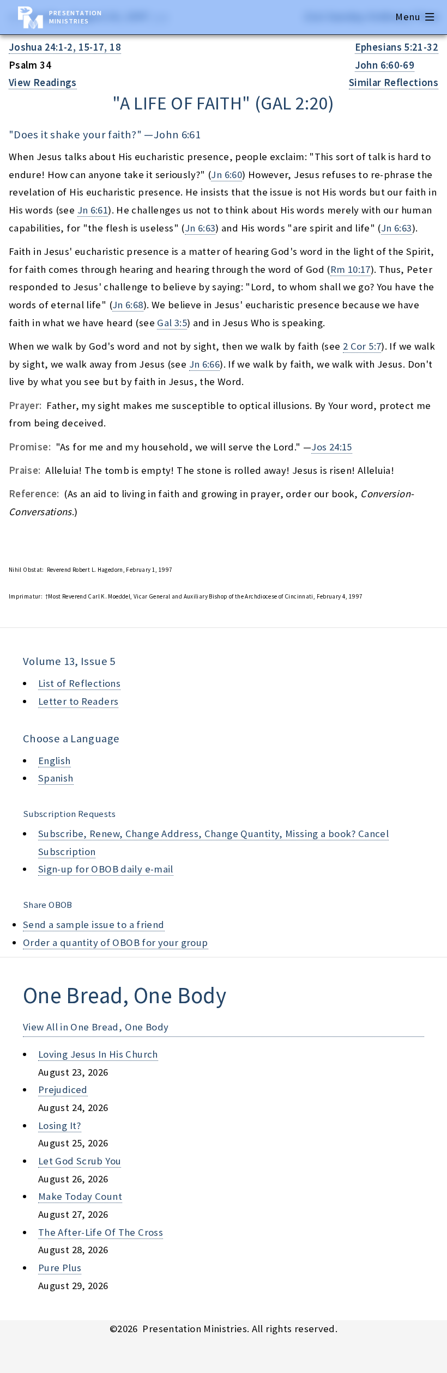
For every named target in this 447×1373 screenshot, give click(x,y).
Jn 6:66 (204, 364)
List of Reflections (79, 683)
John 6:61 (177, 134)
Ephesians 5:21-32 (396, 47)
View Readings (43, 82)
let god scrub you (79, 1161)
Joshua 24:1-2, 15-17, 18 (65, 47)
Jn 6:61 (92, 210)
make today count (80, 1196)
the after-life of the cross (100, 1232)
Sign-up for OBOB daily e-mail (105, 869)
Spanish (56, 778)
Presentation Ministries (75, 17)
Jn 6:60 (226, 174)
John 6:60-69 (384, 65)
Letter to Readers (78, 701)
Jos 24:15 (331, 447)
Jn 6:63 (200, 228)
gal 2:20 (294, 102)
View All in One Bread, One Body (96, 1027)
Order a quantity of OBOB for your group (115, 942)
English (54, 760)
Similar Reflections (393, 82)
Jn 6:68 (127, 304)
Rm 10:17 (350, 269)
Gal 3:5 (172, 322)
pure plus (59, 1267)
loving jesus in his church (98, 1054)
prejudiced (63, 1089)
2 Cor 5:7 (362, 346)
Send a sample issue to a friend (94, 924)
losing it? (59, 1125)
